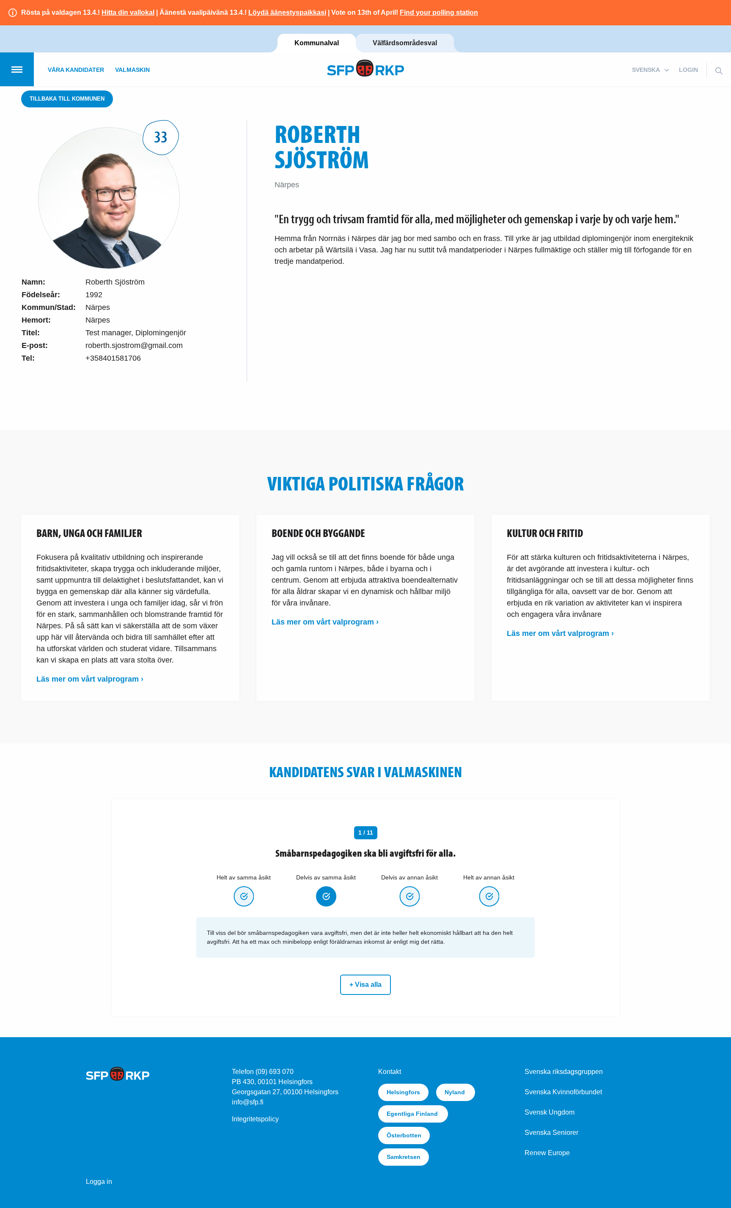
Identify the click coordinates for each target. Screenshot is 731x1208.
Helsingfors (403, 1092)
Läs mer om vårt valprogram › (89, 679)
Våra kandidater (76, 69)
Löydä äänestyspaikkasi (287, 12)
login (688, 69)
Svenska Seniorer (551, 1132)
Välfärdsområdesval (405, 43)
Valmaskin (132, 69)
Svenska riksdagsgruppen (564, 1071)
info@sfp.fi (248, 1102)
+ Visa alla (365, 984)
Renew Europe (547, 1152)
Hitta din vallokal (128, 12)
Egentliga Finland (413, 1113)
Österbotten (404, 1135)
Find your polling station (439, 12)
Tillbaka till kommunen (67, 99)
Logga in (99, 1181)
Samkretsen (403, 1156)
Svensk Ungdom (549, 1112)
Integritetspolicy (255, 1119)
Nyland (456, 1092)
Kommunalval (316, 43)
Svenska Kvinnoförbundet (563, 1092)
